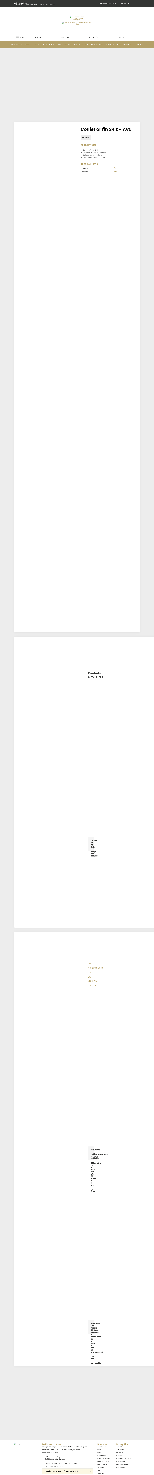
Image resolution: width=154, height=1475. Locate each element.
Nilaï (115, 172)
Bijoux (116, 168)
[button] (20, 37)
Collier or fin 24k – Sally (94, 846)
